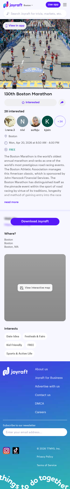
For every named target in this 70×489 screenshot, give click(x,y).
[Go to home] (12, 4)
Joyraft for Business (49, 377)
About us (41, 369)
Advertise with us (47, 386)
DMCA (39, 403)
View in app (16, 26)
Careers (40, 412)
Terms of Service (47, 465)
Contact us (42, 395)
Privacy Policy (45, 456)
